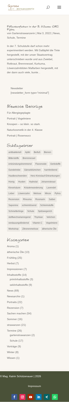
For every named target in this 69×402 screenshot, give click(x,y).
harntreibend (50, 170)
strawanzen (13, 324)
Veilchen (51, 217)
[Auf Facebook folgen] (14, 397)
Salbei (52, 199)
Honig (11, 181)
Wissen (11, 357)
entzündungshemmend (20, 164)
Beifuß (37, 152)
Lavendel (51, 187)
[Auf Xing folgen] (47, 397)
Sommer (12, 319)
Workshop (13, 229)
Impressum (34, 386)
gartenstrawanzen (20, 335)
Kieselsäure (14, 187)
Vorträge (12, 346)
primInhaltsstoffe (19, 279)
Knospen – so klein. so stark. (23, 124)
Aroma (11, 246)
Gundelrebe (14, 170)
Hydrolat (33, 181)
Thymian (38, 217)
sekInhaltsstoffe (19, 284)
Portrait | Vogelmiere (19, 118)
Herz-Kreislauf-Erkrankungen (45, 175)
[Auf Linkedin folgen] (39, 397)
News (56, 33)
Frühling (12, 257)
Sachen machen (16, 313)
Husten (21, 181)
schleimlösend (29, 205)
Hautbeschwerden (17, 175)
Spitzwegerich (45, 211)
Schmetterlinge (16, 211)
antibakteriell (14, 152)
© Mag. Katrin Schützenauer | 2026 (20, 376)
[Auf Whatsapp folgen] (55, 397)
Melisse (37, 193)
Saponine (13, 205)
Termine (21, 37)
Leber (11, 193)
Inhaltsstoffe (14, 274)
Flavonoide (41, 164)
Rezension (13, 199)
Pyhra (58, 193)
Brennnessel (29, 158)
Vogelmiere (51, 223)
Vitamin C (37, 223)
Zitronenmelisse (30, 229)
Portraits (12, 302)
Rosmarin (40, 199)
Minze (48, 193)
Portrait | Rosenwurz (19, 135)
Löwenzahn (24, 193)
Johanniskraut (48, 181)
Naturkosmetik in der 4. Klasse (25, 129)
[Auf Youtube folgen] (30, 397)
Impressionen (15, 269)
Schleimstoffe (47, 205)
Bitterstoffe (13, 158)
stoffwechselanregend (19, 217)
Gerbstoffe (55, 164)
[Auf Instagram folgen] (22, 397)
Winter (11, 352)
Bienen (47, 152)
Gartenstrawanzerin (23, 33)
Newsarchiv (13, 296)
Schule (11, 37)
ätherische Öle (49, 229)
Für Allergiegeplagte (18, 112)
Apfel (27, 152)
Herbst (11, 263)
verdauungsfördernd (18, 223)
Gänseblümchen (32, 170)
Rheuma (27, 199)
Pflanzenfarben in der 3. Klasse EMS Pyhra (33, 28)
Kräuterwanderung (33, 187)
